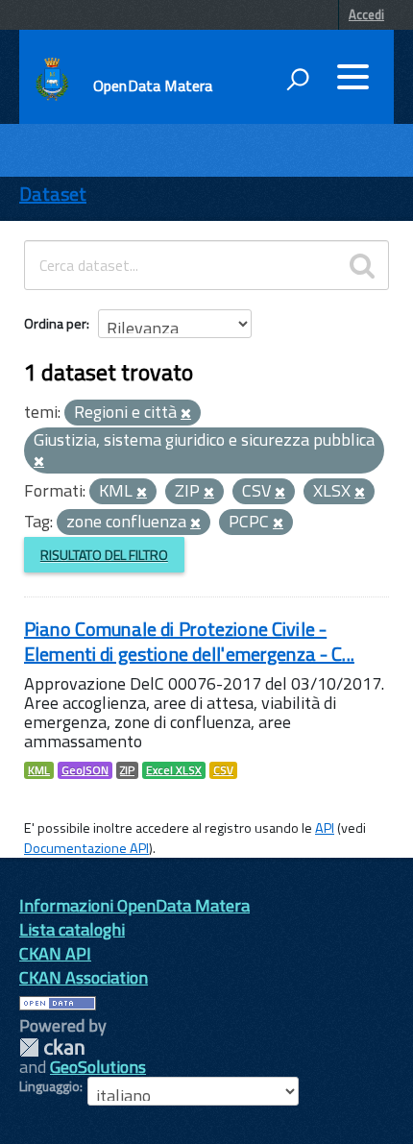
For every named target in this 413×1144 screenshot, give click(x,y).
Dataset (52, 193)
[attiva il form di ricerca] (298, 79)
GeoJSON (85, 770)
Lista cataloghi (72, 929)
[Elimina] (186, 414)
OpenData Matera (152, 85)
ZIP (127, 770)
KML (39, 770)
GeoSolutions (98, 1067)
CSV (223, 770)
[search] (362, 265)
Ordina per (55, 323)
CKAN (52, 1047)
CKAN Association (83, 977)
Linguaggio (49, 1086)
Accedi (366, 14)
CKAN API (55, 953)
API (324, 828)
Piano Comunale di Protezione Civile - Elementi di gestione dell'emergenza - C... (189, 641)
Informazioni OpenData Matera (134, 905)
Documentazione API (86, 848)
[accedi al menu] (352, 76)
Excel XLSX (174, 770)
